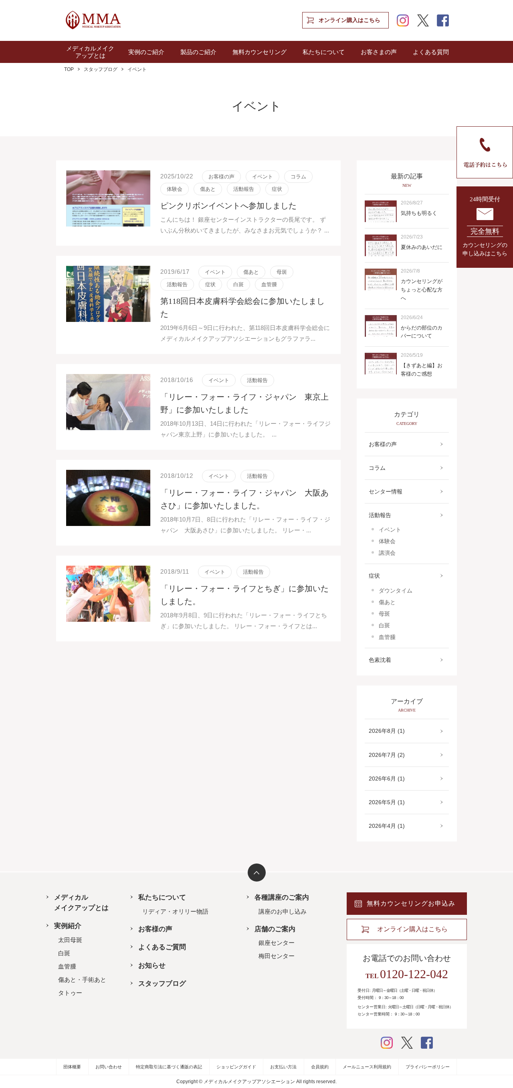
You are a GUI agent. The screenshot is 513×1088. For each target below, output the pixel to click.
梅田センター (277, 956)
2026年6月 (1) (387, 778)
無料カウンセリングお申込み (411, 903)
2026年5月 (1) (387, 802)
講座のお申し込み (283, 911)
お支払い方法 (283, 1066)
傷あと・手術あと (82, 979)
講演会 (387, 553)
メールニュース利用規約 (367, 1066)
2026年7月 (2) (387, 755)
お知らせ (152, 965)
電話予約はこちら (484, 152)
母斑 (384, 614)
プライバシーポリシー (428, 1066)
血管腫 (387, 637)
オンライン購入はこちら (349, 20)
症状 (374, 575)
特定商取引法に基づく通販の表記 (169, 1066)
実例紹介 (67, 926)
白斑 (384, 625)
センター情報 (385, 491)
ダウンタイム (395, 590)
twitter (423, 20)
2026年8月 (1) (387, 731)
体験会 (387, 541)
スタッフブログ (100, 69)
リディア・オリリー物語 (175, 911)
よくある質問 (431, 52)
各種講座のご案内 (281, 897)
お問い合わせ (108, 1066)
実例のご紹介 (146, 52)
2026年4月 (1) (387, 826)
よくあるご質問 (162, 947)
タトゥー (70, 992)
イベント (390, 529)
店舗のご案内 (274, 929)
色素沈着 (380, 660)
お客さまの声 (379, 52)
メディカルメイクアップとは (90, 52)
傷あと (387, 602)
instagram (403, 20)
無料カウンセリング (259, 52)
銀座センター (277, 942)
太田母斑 (70, 939)
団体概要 (72, 1066)
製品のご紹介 (198, 52)
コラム (377, 468)
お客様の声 (383, 444)
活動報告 (380, 515)
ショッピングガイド (236, 1066)
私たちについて (324, 52)
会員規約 (320, 1066)
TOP (69, 69)
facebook (443, 20)
